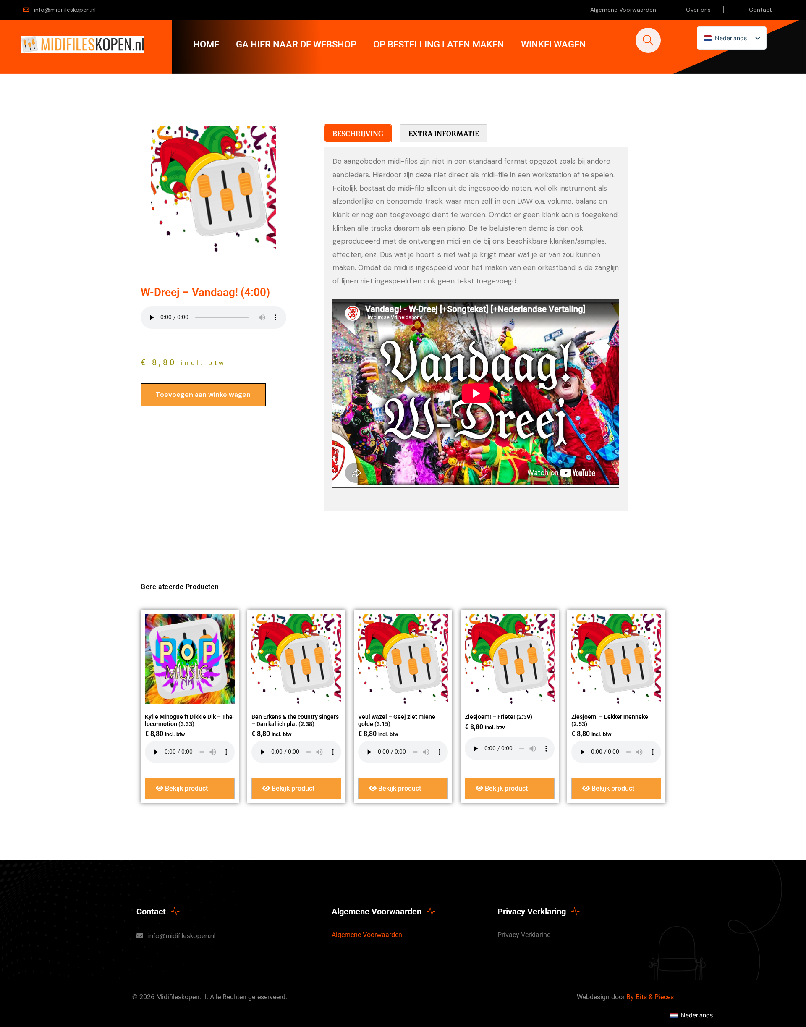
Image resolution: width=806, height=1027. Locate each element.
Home (206, 44)
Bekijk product (185, 788)
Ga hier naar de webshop (296, 44)
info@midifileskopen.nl (65, 9)
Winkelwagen (553, 44)
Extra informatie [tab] (443, 133)
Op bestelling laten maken (438, 44)
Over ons (698, 9)
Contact (760, 9)
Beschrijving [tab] (357, 133)
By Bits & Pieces (650, 997)
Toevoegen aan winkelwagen (203, 394)
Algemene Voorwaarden (623, 9)
